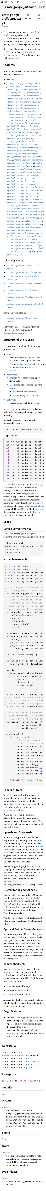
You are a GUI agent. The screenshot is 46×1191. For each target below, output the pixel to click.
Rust (41, 2)
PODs (9, 986)
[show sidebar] (2, 7)
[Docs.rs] (2, 2)
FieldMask (6, 1107)
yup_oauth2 (30, 1067)
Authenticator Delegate (14, 810)
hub (21, 74)
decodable (34, 937)
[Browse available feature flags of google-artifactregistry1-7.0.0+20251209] (18, 2)
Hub (8, 354)
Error (4, 1139)
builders (18, 487)
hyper (27, 1058)
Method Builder (10, 901)
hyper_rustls (31, 1061)
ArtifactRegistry (29, 1080)
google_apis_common (13, 1055)
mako (17, 44)
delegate (30, 898)
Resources (12, 374)
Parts (12, 388)
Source (5, 26)
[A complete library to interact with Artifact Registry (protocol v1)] (7, 2)
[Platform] (13, 2)
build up (40, 505)
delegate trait (14, 917)
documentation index (13, 332)
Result (23, 798)
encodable (19, 937)
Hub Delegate (19, 807)
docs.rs (33, 2)
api (3, 1094)
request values (13, 994)
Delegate (6, 1152)
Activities (11, 399)
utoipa (35, 1017)
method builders (17, 969)
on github (14, 58)
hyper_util (30, 1064)
